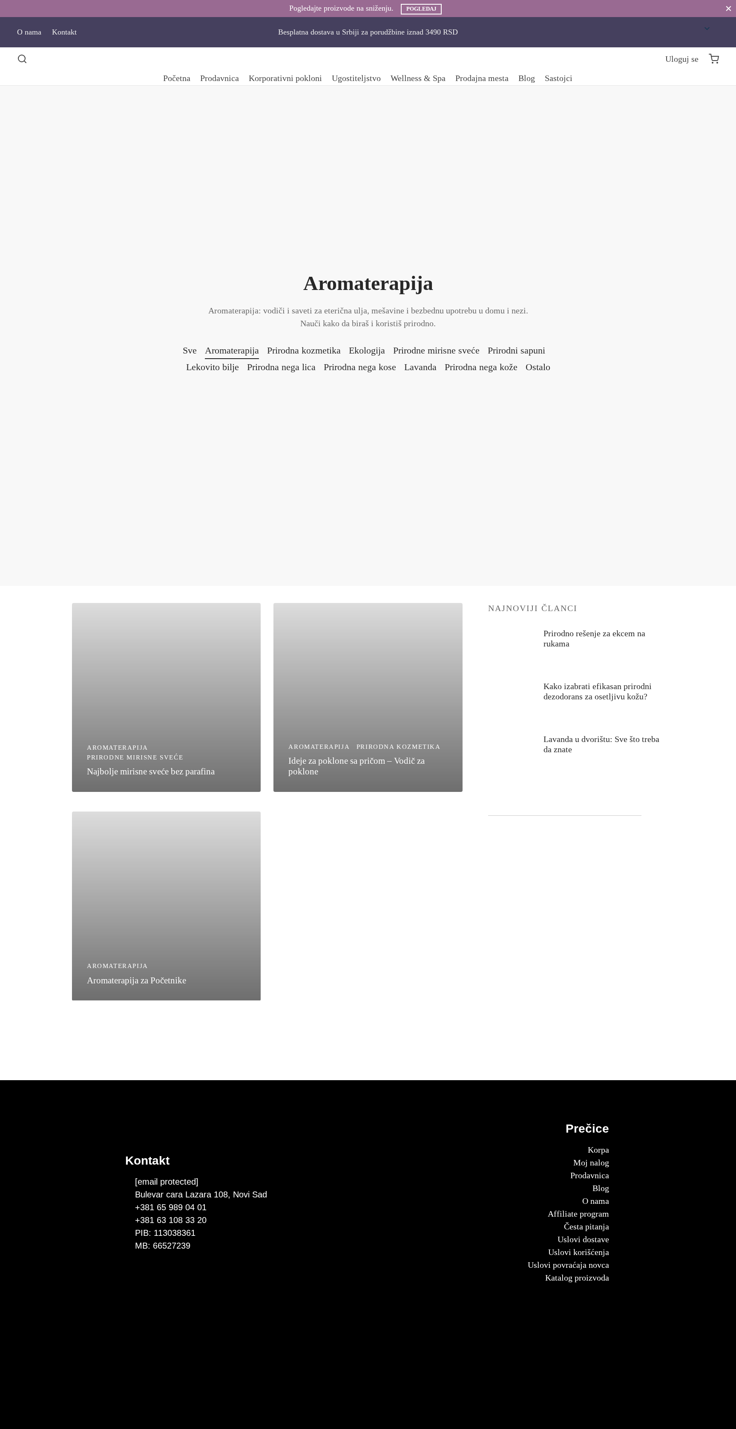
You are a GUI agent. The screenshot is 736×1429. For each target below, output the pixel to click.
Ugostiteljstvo (356, 78)
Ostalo (538, 367)
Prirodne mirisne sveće (436, 350)
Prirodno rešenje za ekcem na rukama (594, 638)
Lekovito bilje (212, 367)
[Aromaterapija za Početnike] (166, 906)
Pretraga (630, 803)
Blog (526, 78)
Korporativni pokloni (285, 78)
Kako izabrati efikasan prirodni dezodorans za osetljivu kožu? (597, 691)
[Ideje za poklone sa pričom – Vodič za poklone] (367, 697)
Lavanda (420, 367)
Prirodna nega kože (481, 367)
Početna (176, 78)
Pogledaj (421, 9)
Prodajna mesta (482, 78)
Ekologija (367, 350)
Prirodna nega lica (281, 367)
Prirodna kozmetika (304, 350)
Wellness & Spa (418, 78)
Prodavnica (219, 78)
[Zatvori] (728, 8)
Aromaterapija (232, 350)
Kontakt (64, 32)
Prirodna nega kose (360, 367)
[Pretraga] (22, 59)
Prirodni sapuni (516, 350)
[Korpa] (714, 59)
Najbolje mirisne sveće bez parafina (151, 771)
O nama (29, 32)
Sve (190, 350)
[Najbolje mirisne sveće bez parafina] (166, 697)
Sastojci (558, 78)
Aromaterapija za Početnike (136, 980)
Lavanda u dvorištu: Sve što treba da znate (601, 744)
